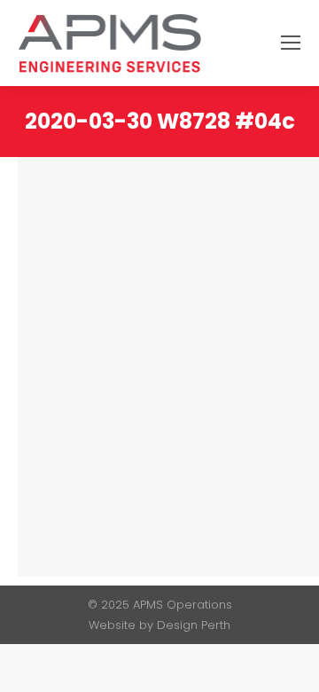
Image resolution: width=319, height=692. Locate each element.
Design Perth (193, 625)
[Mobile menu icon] (290, 42)
